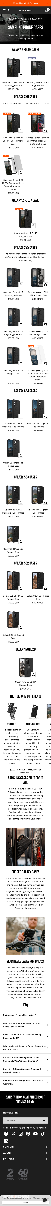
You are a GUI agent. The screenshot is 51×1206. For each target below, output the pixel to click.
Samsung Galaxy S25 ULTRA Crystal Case (38, 293)
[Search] (9, 10)
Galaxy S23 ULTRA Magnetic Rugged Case (13, 511)
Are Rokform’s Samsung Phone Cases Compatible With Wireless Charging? (21, 1059)
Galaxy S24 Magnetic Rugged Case (13, 464)
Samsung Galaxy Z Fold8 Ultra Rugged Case (13, 84)
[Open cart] (46, 10)
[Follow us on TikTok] (43, 1134)
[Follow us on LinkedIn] (6, 1141)
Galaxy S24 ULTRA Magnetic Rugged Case (13, 425)
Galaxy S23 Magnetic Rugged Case (13, 550)
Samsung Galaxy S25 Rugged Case (13, 372)
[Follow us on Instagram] (21, 1134)
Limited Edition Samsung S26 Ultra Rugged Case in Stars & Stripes (37, 140)
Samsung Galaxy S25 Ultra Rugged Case (13, 293)
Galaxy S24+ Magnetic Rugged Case (37, 425)
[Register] (44, 1120)
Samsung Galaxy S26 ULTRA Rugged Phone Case (13, 140)
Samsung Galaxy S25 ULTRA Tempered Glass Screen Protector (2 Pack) (38, 375)
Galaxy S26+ (32, 103)
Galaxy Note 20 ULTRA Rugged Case (25, 683)
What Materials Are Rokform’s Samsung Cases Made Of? (22, 1036)
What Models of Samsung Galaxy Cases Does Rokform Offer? (24, 1048)
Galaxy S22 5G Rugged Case (13, 636)
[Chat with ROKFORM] (44, 1199)
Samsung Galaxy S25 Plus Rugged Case (38, 333)
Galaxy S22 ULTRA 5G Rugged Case (13, 597)
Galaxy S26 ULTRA (12, 103)
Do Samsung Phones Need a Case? (19, 1015)
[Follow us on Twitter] (13, 1134)
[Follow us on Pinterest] (28, 1134)
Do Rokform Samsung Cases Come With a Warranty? (23, 1082)
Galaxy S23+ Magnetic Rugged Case (37, 511)
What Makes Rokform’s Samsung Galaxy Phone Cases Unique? (22, 1025)
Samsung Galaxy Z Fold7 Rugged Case (25, 235)
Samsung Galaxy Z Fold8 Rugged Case (38, 84)
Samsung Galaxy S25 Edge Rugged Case (13, 333)
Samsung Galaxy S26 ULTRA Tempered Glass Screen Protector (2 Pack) (13, 185)
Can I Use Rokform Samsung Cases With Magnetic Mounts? (22, 1071)
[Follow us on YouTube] (35, 1134)
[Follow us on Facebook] (6, 1134)
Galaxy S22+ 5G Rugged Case (38, 597)
